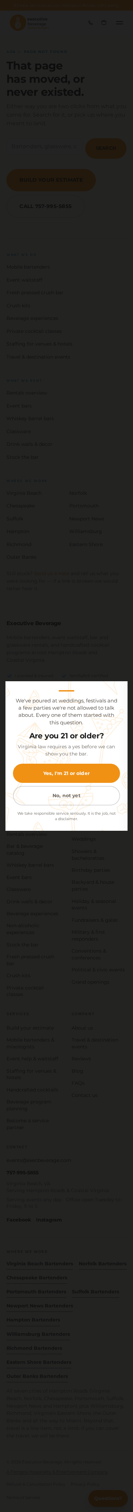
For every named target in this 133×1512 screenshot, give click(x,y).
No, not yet (66, 795)
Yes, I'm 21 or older (66, 773)
